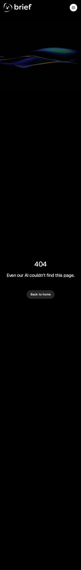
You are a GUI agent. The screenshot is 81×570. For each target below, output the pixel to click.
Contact (25, 63)
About (13, 26)
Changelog (24, 51)
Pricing (18, 39)
